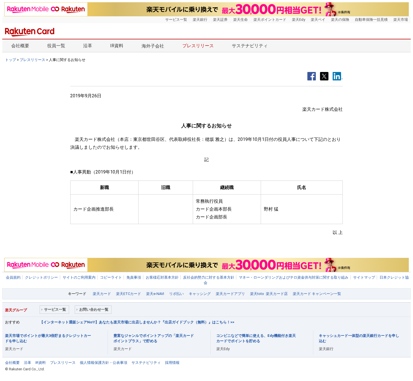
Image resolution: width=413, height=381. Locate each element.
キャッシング (200, 294)
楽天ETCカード (128, 294)
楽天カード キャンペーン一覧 (317, 294)
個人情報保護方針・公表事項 (103, 362)
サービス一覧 (176, 19)
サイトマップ (364, 277)
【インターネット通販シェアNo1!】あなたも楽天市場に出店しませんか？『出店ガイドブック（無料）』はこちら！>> (137, 322)
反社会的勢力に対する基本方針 (208, 277)
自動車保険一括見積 (371, 19)
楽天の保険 (340, 19)
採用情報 (172, 362)
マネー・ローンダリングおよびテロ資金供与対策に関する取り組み (293, 277)
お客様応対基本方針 (162, 277)
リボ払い (176, 294)
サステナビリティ (250, 45)
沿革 (87, 45)
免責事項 (133, 277)
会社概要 (20, 45)
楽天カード (102, 294)
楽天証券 (220, 19)
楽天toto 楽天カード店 (269, 294)
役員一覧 (56, 45)
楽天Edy (298, 19)
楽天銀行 (200, 19)
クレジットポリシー (41, 277)
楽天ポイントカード (269, 19)
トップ (10, 60)
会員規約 (13, 277)
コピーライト (111, 277)
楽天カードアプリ (230, 294)
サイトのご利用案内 (79, 277)
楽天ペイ (318, 19)
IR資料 (116, 45)
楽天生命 (240, 19)
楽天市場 (400, 19)
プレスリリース (198, 45)
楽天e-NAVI (155, 294)
